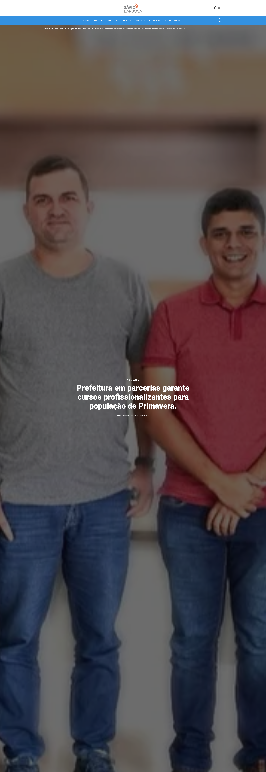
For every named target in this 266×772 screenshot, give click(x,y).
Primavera (133, 380)
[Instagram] (219, 8)
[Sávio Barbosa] (133, 8)
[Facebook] (215, 8)
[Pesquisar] (219, 20)
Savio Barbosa (123, 415)
